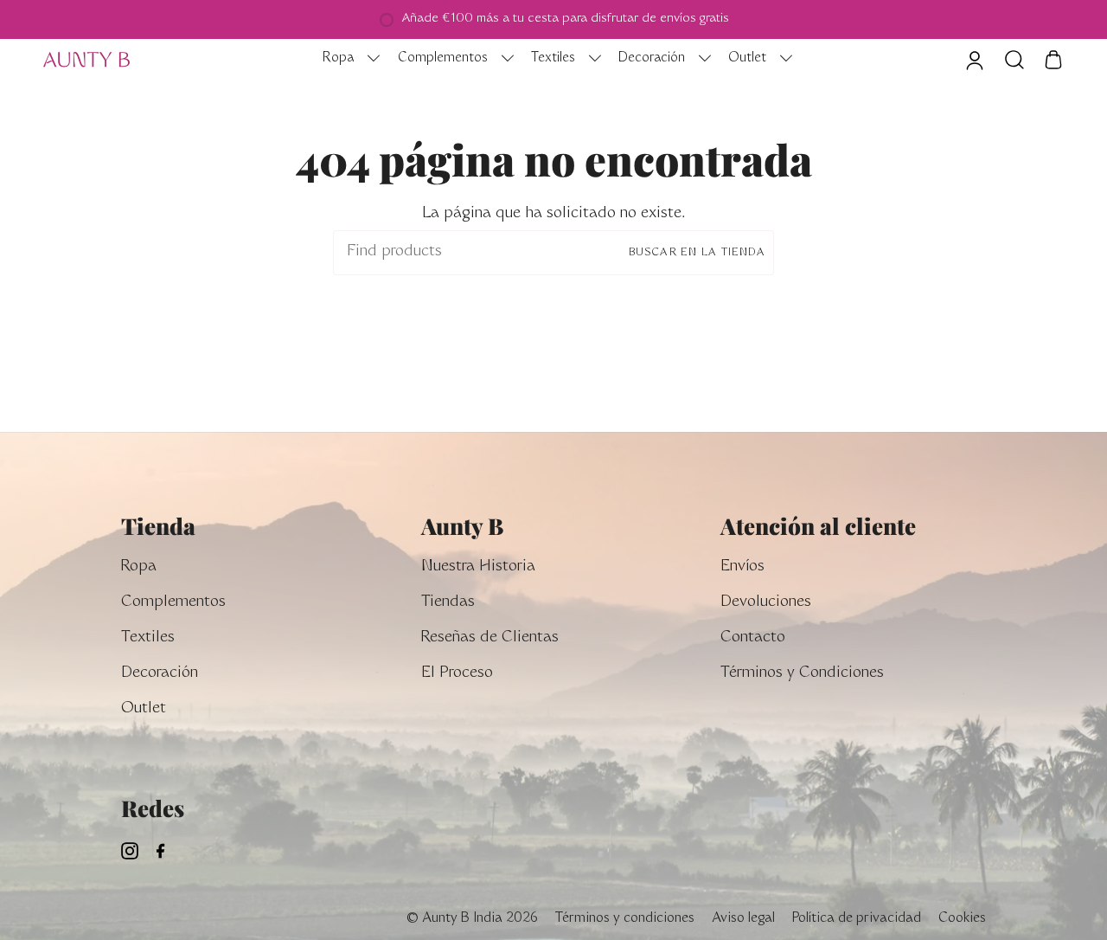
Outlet (143, 709)
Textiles (148, 638)
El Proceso (457, 673)
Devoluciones (765, 603)
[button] (347, 59)
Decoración (159, 673)
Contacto (752, 638)
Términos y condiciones (624, 918)
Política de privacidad (856, 918)
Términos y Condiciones (802, 673)
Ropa (139, 567)
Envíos (742, 567)
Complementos (173, 603)
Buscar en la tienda (697, 253)
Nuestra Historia (478, 567)
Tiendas (448, 603)
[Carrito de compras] (1053, 59)
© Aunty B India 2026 (472, 918)
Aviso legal (743, 918)
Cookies (962, 918)
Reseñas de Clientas (490, 638)
